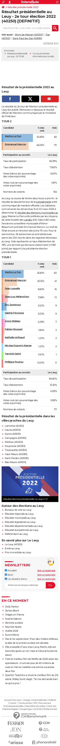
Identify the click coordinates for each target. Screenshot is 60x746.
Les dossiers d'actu (17, 579)
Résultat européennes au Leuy (21, 530)
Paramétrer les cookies (35, 706)
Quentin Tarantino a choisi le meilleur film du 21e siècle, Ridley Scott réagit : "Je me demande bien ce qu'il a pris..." (31, 679)
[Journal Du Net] (16, 730)
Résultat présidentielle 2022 (23, 7)
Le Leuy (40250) (13, 544)
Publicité (52, 700)
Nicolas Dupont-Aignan (18, 345)
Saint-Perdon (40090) (16, 458)
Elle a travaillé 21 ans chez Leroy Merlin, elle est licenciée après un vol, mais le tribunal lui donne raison (31, 651)
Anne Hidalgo (12, 321)
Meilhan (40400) (14, 442)
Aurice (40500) (13, 433)
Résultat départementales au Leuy (24, 526)
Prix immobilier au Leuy (18, 552)
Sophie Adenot (13, 618)
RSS (35, 703)
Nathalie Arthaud (14, 337)
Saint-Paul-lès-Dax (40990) (27, 38)
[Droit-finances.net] (44, 730)
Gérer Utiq (51, 706)
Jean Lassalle (12, 288)
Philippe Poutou (14, 361)
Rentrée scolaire (14, 622)
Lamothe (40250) (14, 425)
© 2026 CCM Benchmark (45, 709)
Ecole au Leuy (12, 548)
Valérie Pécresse (14, 312)
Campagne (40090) (15, 438)
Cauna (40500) (13, 429)
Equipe (27, 700)
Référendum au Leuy (16, 534)
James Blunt (12, 610)
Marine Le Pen (13, 136)
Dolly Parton (12, 606)
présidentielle (43, 201)
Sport (10, 574)
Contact (12, 703)
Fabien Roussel (13, 329)
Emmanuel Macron (15, 144)
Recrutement (45, 703)
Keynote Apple (13, 626)
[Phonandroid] (44, 742)
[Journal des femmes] (16, 723)
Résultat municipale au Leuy (20, 517)
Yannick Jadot (13, 353)
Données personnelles (13, 706)
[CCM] (44, 723)
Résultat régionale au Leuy (19, 513)
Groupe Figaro (26, 709)
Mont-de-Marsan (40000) (29, 34)
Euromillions (12, 634)
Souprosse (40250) (15, 446)
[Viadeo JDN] (44, 736)
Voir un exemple (46, 570)
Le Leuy (36, 53)
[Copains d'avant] (16, 736)
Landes (28, 219)
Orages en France (14, 614)
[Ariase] (16, 742)
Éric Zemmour (13, 304)
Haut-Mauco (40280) (16, 454)
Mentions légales (10, 709)
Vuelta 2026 (11, 630)
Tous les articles (25, 703)
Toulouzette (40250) (16, 450)
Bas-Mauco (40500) (15, 462)
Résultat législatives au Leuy (20, 522)
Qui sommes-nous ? (13, 700)
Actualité (12, 570)
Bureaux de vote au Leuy (18, 509)
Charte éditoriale (39, 700)
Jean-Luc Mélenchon (17, 296)
